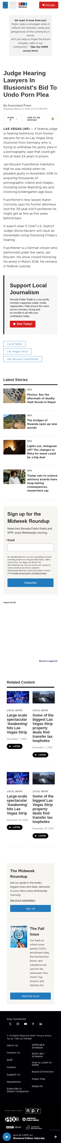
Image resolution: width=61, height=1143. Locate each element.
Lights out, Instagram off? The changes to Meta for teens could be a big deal (42, 451)
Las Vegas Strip (17, 351)
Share (10, 118)
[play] (6, 1136)
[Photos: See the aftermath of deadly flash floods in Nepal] (14, 395)
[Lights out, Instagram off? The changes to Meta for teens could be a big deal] (14, 447)
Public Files (38, 1079)
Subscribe (30, 583)
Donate (50, 5)
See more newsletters (22, 900)
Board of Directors (43, 1072)
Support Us (13, 1074)
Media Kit (37, 1086)
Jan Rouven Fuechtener (23, 359)
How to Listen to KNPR (42, 1064)
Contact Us (13, 1052)
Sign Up (30, 908)
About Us (12, 1045)
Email (11, 540)
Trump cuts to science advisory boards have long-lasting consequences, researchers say (42, 483)
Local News (14, 344)
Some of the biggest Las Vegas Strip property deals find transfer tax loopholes (43, 728)
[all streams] (56, 1136)
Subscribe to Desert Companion (18, 1090)
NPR (29, 389)
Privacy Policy (44, 1035)
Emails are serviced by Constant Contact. (30, 573)
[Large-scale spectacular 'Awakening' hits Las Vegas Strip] (18, 697)
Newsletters (14, 1082)
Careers (11, 1067)
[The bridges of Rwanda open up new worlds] (14, 421)
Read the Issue (30, 996)
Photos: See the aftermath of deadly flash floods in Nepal (41, 398)
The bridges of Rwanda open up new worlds (42, 424)
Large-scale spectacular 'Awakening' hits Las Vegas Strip (17, 723)
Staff (9, 1060)
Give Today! (24, 323)
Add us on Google (33, 118)
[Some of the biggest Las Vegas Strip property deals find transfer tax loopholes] (44, 697)
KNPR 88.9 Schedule (38, 1046)
